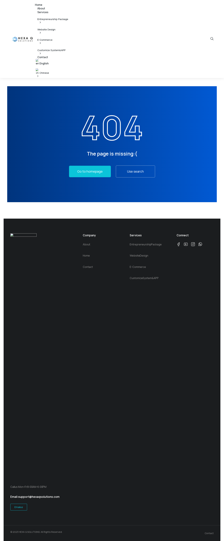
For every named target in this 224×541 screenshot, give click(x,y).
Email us (18, 507)
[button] (37, 1)
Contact (209, 533)
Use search (135, 171)
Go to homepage (90, 171)
